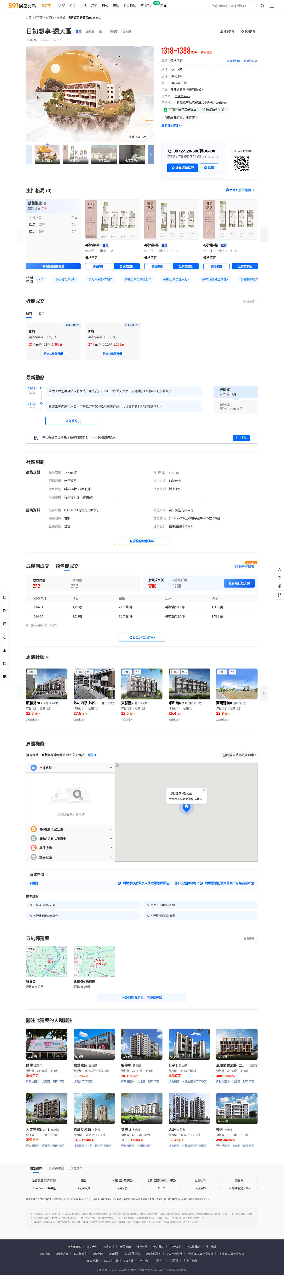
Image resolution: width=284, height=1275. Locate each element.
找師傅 (174, 1260)
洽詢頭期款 (126, 266)
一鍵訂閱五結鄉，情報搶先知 (142, 997)
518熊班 (129, 1260)
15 (222, 719)
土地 (83, 5)
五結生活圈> (182, 96)
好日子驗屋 (191, 1260)
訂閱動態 (241, 437)
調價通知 (235, 60)
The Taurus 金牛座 (44, 1188)
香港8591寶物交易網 (231, 1253)
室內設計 (147, 5)
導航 (91, 755)
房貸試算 (251, 60)
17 (32, 719)
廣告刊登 (108, 1246)
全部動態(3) (73, 421)
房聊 (211, 167)
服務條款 (175, 1246)
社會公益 (142, 1246)
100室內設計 (174, 1253)
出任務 (144, 1260)
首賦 (83, 1180)
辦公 (105, 5)
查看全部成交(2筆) (142, 637)
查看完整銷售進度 (53, 266)
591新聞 (114, 1253)
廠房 (116, 5)
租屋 (73, 5)
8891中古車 (111, 1260)
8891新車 (92, 1260)
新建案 (46, 5)
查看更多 (249, 938)
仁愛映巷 (200, 1180)
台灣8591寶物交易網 (200, 1253)
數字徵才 (211, 1246)
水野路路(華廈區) (122, 1180)
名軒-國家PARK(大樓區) (161, 1180)
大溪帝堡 (200, 1188)
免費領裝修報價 (240, 190)
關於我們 (92, 1246)
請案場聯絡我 (184, 167)
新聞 (163, 5)
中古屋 (60, 5)
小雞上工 (159, 1260)
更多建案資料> (171, 125)
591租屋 (45, 1253)
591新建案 (80, 1253)
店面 (94, 5)
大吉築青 (122, 1188)
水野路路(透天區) (239, 1188)
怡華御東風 (83, 1188)
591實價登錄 (132, 1253)
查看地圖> (222, 102)
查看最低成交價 (239, 583)
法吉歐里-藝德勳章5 (44, 1180)
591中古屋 (62, 1253)
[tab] (29, 313)
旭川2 (161, 1188)
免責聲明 (158, 1246)
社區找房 (130, 5)
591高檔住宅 (153, 1253)
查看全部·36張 (138, 136)
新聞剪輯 (125, 1246)
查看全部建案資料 (142, 541)
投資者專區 (74, 1246)
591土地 (98, 1253)
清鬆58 (239, 1180)
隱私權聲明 (193, 1246)
